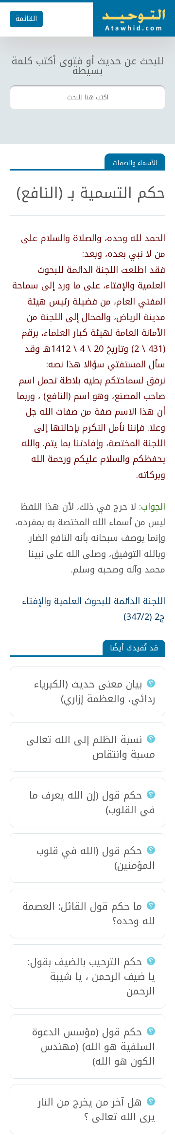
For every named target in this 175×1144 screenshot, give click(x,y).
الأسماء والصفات (135, 163)
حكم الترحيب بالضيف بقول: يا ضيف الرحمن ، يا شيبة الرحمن (91, 976)
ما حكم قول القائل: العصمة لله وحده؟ (88, 913)
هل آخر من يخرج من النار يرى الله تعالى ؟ (96, 1109)
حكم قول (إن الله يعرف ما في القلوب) (92, 802)
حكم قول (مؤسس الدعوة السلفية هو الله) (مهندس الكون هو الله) (93, 1046)
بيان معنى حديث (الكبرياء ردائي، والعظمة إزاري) (94, 691)
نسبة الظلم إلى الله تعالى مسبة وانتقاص (90, 746)
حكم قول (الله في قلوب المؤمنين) (95, 858)
